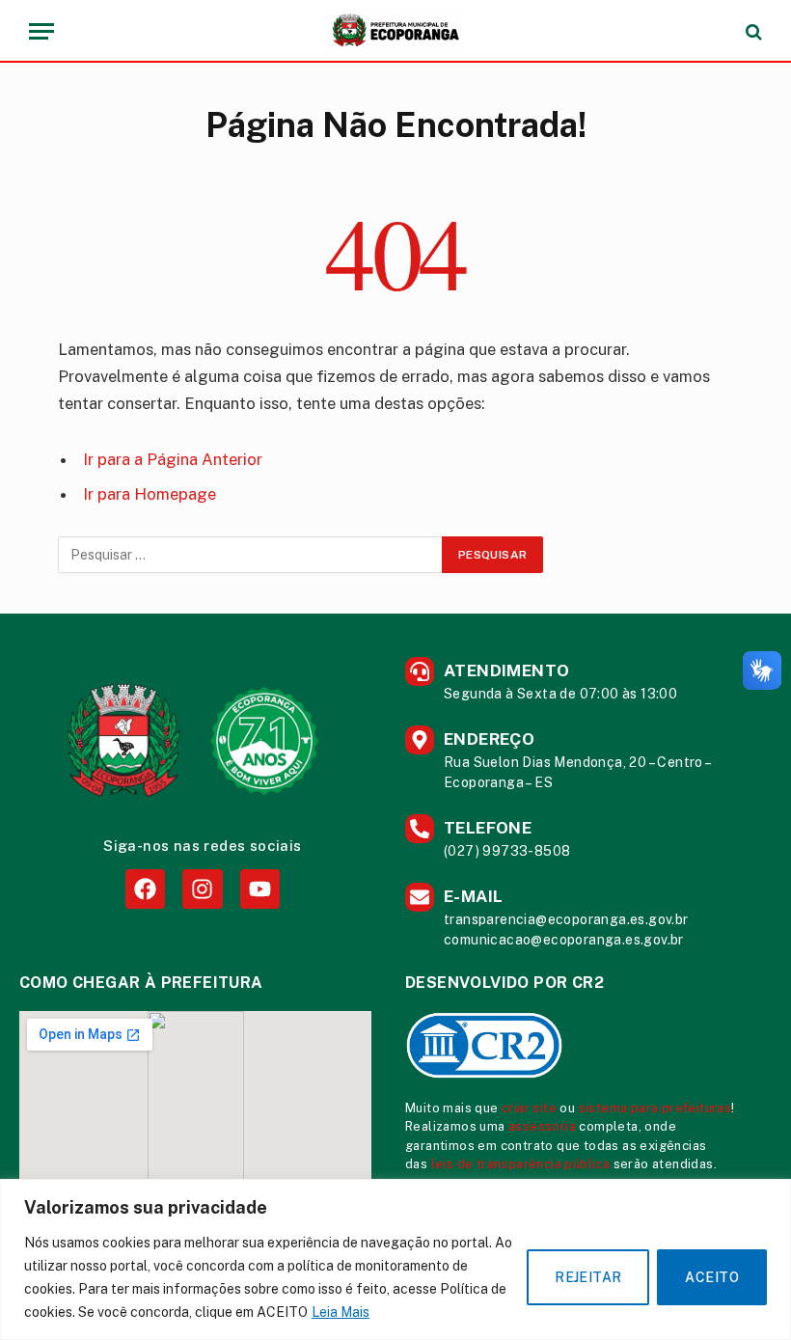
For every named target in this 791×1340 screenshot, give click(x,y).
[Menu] (41, 31)
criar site (529, 1108)
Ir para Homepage (149, 494)
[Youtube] (260, 889)
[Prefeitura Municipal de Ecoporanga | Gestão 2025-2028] (395, 31)
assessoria (542, 1126)
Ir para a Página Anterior (172, 459)
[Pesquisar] (752, 31)
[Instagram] (202, 889)
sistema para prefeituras (655, 1108)
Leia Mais (340, 1312)
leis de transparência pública (521, 1164)
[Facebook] (145, 889)
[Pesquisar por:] (251, 554)
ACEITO (712, 1277)
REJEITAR (588, 1277)
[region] (395, 1259)
